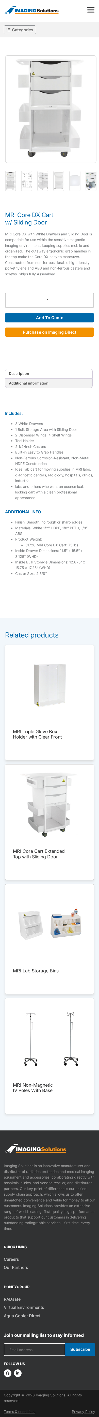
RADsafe (12, 1299)
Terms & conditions (19, 1411)
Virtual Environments (24, 1307)
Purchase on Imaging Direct (49, 332)
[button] (50, 109)
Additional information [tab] (28, 383)
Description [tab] (19, 373)
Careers (11, 1259)
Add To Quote (49, 317)
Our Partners (16, 1267)
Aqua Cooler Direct (22, 1315)
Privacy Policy (83, 1411)
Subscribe (80, 1349)
